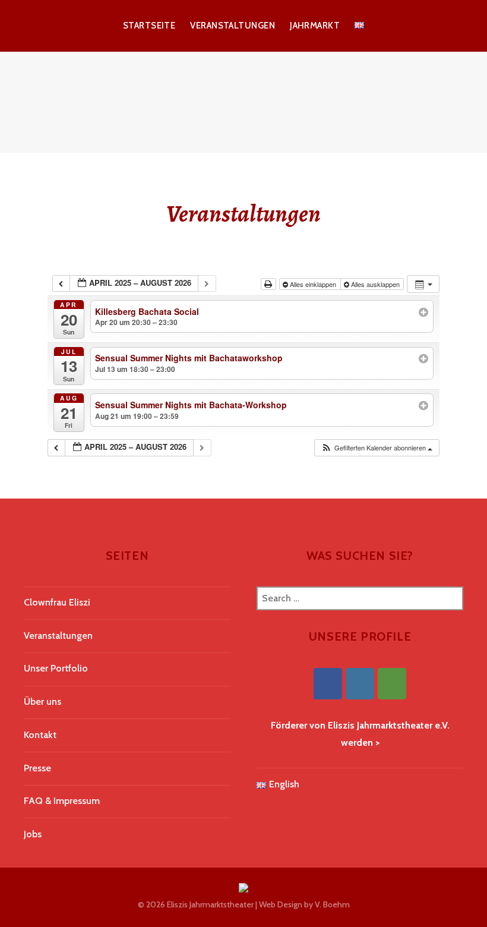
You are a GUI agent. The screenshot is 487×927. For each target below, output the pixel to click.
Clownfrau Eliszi (57, 602)
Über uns (42, 701)
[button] (376, 448)
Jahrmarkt (315, 25)
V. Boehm (332, 904)
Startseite (149, 25)
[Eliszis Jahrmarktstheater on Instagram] (360, 683)
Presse (37, 768)
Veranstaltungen (232, 25)
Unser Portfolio (56, 668)
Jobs (33, 834)
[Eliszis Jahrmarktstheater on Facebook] (328, 683)
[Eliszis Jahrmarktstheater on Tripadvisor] (392, 683)
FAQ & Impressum (62, 800)
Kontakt (40, 734)
